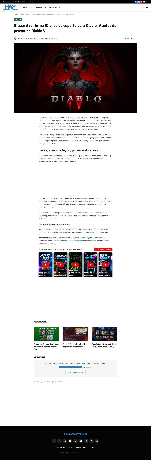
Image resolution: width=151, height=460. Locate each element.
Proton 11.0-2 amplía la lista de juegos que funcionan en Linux (74, 345)
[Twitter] (17, 128)
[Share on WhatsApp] (128, 38)
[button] (45, 264)
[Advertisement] (75, 180)
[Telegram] (17, 133)
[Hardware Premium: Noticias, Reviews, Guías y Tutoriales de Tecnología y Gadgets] (10, 7)
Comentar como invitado (76, 372)
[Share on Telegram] (124, 38)
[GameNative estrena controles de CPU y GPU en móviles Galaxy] (104, 334)
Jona (21, 38)
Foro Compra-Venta (38, 7)
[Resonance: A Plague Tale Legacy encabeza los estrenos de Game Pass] (46, 334)
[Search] (147, 7)
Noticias (22, 14)
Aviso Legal (6, 2)
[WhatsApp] (17, 148)
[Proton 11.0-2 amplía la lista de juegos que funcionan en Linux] (75, 334)
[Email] (17, 143)
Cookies (31, 2)
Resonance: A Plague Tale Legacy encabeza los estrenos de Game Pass (46, 346)
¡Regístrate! (87, 367)
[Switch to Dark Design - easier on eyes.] (144, 7)
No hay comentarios (42, 38)
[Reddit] (17, 153)
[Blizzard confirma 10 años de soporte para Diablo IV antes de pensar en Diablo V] (75, 78)
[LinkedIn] (17, 138)
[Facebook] (17, 123)
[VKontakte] (17, 158)
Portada (16, 14)
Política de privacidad (19, 2)
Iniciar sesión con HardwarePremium (70, 367)
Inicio (25, 7)
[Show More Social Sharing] (135, 38)
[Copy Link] (131, 38)
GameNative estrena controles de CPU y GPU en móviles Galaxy (104, 345)
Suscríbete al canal (104, 249)
